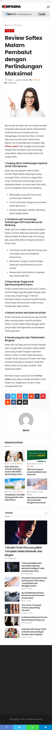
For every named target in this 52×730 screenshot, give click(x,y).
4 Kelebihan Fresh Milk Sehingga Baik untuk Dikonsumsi (15, 497)
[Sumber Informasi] (11, 6)
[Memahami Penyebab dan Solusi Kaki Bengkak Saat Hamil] (37, 484)
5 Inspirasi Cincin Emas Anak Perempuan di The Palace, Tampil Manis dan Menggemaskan (34, 582)
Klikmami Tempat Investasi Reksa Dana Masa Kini (37, 472)
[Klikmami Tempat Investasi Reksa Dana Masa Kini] (37, 456)
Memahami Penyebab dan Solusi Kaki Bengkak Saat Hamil (37, 500)
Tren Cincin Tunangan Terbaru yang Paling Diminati (31, 608)
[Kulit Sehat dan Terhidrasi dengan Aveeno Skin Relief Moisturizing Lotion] (15, 456)
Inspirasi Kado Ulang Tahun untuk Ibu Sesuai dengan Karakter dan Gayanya (33, 632)
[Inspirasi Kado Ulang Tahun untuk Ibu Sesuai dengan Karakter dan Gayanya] (12, 633)
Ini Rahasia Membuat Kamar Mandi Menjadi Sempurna (34, 618)
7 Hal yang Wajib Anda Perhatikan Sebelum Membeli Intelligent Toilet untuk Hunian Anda (33, 567)
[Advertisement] (26, 681)
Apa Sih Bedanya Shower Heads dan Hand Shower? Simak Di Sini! (33, 595)
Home (9, 25)
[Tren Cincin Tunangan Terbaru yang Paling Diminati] (12, 609)
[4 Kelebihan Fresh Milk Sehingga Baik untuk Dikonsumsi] (15, 484)
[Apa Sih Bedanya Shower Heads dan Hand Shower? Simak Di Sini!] (12, 597)
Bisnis (10, 80)
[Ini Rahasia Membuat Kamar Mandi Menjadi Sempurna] (12, 621)
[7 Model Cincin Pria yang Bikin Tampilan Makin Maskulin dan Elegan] (26, 532)
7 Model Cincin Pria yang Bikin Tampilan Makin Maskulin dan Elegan (23, 551)
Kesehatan (17, 25)
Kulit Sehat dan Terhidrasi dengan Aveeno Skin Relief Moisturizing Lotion (13, 470)
